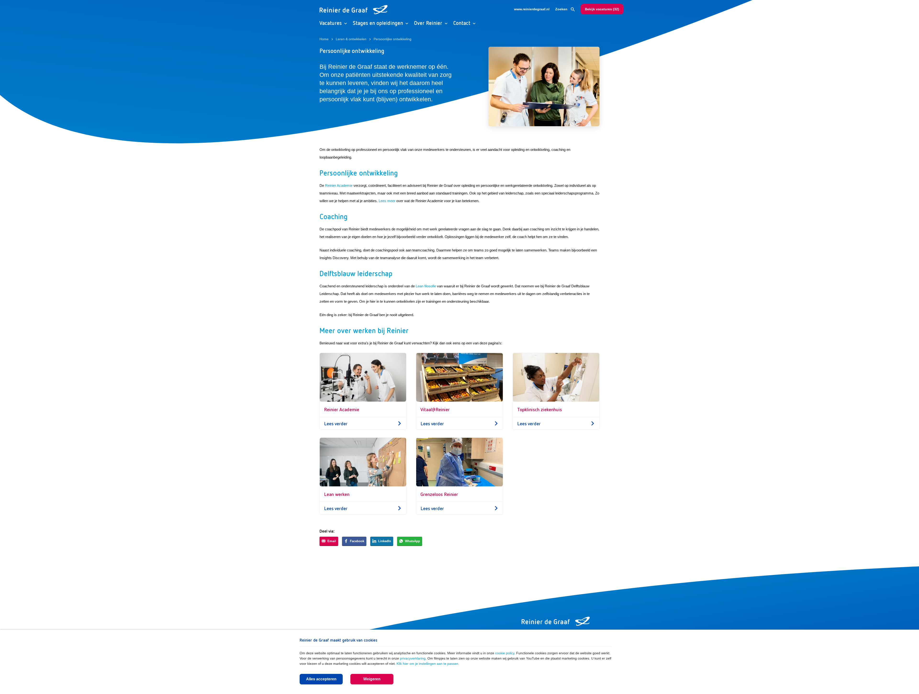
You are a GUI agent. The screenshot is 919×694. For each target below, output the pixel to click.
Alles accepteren (321, 679)
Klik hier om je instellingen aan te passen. (428, 664)
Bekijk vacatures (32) (602, 9)
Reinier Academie (339, 185)
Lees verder (335, 423)
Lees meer (387, 201)
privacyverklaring (413, 658)
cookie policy (504, 653)
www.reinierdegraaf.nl (531, 9)
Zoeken (561, 9)
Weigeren (372, 679)
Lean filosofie (426, 286)
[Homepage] (555, 621)
